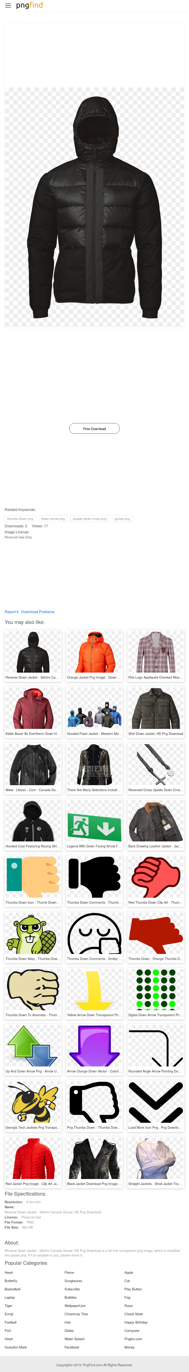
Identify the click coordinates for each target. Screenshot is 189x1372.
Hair (68, 1322)
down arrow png (53, 518)
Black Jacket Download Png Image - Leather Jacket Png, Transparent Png (121, 1183)
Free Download (94, 428)
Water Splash (75, 1338)
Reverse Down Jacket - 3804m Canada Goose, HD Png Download (54, 677)
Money (129, 1347)
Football (10, 1322)
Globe (69, 1330)
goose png (122, 518)
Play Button (133, 1288)
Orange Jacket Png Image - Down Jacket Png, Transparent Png (113, 677)
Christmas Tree (76, 1313)
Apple (128, 1272)
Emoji (9, 1313)
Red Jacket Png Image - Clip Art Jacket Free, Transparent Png (51, 1183)
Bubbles (71, 1297)
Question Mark (16, 1347)
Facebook (72, 1347)
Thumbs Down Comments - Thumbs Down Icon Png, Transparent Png (118, 902)
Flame (69, 1272)
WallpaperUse (75, 1305)
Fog (127, 1297)
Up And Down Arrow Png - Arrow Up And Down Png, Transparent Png (56, 1071)
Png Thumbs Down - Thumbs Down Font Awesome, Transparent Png (117, 1127)
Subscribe (72, 1288)
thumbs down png (20, 518)
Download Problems (38, 611)
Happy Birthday (136, 1322)
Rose (128, 1305)
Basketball (12, 1288)
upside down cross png (89, 518)
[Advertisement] (94, 55)
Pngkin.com (133, 1338)
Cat (127, 1280)
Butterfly (11, 1280)
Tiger (8, 1305)
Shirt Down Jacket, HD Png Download (155, 733)
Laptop (10, 1297)
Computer (131, 1330)
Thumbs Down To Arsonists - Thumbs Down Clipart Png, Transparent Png (59, 1015)
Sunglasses (73, 1280)
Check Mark (133, 1313)
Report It (11, 611)
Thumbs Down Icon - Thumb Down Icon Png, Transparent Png (51, 902)
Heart (9, 1272)
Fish (8, 1330)
